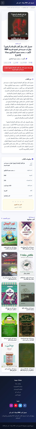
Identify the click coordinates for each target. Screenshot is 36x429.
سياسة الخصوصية (18, 386)
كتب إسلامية (25, 7)
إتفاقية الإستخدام (18, 389)
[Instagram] (11, 405)
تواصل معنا (18, 383)
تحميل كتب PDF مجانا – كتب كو (25, 3)
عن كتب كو (18, 392)
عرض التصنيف (6, 218)
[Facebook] (25, 405)
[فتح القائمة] (2, 3)
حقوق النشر (18, 395)
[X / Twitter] (20, 405)
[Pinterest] (15, 405)
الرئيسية (33, 7)
